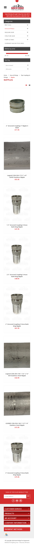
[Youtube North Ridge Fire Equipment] (17, 500)
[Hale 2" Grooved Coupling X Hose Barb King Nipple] (17, 304)
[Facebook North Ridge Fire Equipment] (13, 500)
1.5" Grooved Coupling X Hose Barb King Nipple (17, 226)
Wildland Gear (9, 32)
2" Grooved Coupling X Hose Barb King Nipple (17, 325)
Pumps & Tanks (9, 39)
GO (28, 496)
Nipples (13, 77)
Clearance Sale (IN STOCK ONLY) (14, 43)
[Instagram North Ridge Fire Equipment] (20, 500)
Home (5, 75)
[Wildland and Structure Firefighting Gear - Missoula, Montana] (19, 7)
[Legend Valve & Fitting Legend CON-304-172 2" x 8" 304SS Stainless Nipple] (17, 155)
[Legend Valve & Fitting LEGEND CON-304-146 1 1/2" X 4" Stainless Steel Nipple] (17, 403)
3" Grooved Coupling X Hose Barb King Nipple (17, 474)
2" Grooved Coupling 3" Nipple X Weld (17, 127)
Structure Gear (10, 36)
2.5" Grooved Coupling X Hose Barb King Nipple (17, 275)
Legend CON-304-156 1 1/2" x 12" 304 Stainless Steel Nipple (17, 375)
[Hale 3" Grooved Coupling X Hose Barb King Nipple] (17, 452)
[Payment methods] (6, 534)
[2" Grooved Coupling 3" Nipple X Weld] (17, 105)
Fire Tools (8, 25)
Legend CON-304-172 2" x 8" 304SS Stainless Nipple (17, 176)
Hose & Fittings (9, 28)
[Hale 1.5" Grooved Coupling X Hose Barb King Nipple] (17, 204)
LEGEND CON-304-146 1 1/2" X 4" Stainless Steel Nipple (17, 424)
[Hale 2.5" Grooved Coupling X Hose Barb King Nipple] (17, 254)
